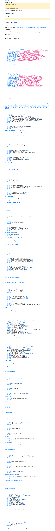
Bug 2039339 (9, 228)
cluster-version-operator (10, 301)
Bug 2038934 (9, 127)
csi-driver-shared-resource (10, 371)
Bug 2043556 (9, 423)
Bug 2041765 (9, 151)
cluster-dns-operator (9, 210)
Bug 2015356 (9, 309)
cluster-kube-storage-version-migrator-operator (14, 50)
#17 (23, 173)
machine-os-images (10, 73)
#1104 (24, 112)
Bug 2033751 (9, 248)
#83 (33, 372)
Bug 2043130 (9, 126)
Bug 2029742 (9, 504)
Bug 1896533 (9, 273)
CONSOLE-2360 (9, 328)
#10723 (31, 353)
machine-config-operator (10, 449)
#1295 (18, 234)
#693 (27, 228)
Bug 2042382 (9, 355)
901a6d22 (19, 70)
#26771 (17, 519)
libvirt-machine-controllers (11, 71)
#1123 (38, 113)
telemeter (8, 97)
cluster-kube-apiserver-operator (11, 232)
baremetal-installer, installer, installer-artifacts (14, 130)
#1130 (29, 111)
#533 (24, 178)
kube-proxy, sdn (8, 436)
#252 (20, 423)
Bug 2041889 (9, 451)
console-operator (8, 360)
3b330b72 (17, 71)
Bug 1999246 (9, 157)
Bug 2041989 (9, 271)
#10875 (30, 325)
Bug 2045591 (9, 164)
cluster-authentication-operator (11, 177)
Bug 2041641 (9, 117)
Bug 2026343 (9, 482)
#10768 (24, 352)
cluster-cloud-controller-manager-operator (13, 49)
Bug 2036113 (9, 455)
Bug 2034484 (9, 199)
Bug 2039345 (9, 267)
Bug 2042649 (9, 354)
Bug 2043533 (9, 422)
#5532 (25, 143)
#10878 (23, 355)
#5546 (26, 144)
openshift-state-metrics (10, 86)
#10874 (26, 356)
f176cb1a (16, 95)
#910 (25, 504)
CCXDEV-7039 (9, 325)
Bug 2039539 (9, 111)
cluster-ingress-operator (10, 225)
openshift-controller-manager (11, 85)
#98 (22, 471)
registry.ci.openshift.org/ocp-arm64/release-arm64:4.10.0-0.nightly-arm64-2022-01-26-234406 (31, 27)
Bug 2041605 (9, 363)
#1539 (32, 261)
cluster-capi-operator (10, 48)
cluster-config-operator (9, 196)
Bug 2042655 (9, 133)
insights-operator (8, 412)
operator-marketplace (10, 88)
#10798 (27, 345)
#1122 (33, 117)
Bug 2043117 (9, 334)
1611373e (15, 96)
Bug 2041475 (9, 342)
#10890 (32, 335)
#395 (33, 438)
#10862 (29, 348)
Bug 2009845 (9, 304)
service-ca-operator (10, 96)
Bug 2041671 (9, 322)
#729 (39, 304)
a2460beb (18, 78)
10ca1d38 (11, 98)
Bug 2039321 (9, 269)
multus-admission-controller (11, 74)
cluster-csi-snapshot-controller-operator (13, 202)
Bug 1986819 (9, 327)
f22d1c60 (14, 47)
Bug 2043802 (9, 438)
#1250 (26, 269)
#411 (18, 288)
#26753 (17, 524)
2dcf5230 (16, 86)
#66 (27, 393)
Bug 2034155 (9, 268)
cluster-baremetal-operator (10, 190)
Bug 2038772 (9, 346)
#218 (29, 187)
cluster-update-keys (10, 53)
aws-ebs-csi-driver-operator (10, 124)
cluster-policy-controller (10, 52)
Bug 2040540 (9, 497)
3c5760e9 (18, 51)
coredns (6, 366)
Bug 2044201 (9, 318)
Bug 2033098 (9, 343)
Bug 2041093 (9, 329)
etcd (7, 62)
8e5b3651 (16, 52)
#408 (23, 291)
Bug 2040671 (9, 192)
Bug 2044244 (9, 398)
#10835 (23, 351)
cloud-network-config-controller (11, 169)
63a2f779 (17, 79)
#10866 (21, 344)
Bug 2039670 (9, 179)
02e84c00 (14, 59)
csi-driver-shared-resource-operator (12, 56)
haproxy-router (8, 407)
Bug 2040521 (9, 178)
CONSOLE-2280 (9, 317)
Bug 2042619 (9, 324)
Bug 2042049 (9, 239)
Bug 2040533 (9, 110)
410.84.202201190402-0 (25, 32)
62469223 (20, 64)
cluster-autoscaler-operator (11, 46)
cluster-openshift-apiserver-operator (12, 277)
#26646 (24, 518)
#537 (17, 180)
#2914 (48, 454)
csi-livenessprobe (9, 57)
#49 (21, 383)
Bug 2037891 (9, 261)
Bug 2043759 (9, 227)
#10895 (39, 329)
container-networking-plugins (11, 55)
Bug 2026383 (9, 335)
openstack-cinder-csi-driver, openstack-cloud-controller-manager (17, 469)
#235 (23, 283)
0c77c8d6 (13, 60)
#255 (27, 298)
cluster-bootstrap (9, 47)
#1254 (24, 268)
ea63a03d (14, 82)
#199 (34, 152)
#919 (15, 498)
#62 (27, 373)
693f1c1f (18, 55)
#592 (38, 239)
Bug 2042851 (9, 319)
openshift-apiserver (10, 84)
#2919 (17, 453)
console (6, 307)
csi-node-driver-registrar (10, 58)
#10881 (27, 336)
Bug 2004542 (9, 116)
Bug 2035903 (9, 165)
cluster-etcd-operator (9, 215)
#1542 (32, 260)
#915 (23, 503)
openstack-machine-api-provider (12, 36)
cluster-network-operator (10, 264)
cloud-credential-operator (10, 162)
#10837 (30, 350)
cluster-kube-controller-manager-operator (13, 237)
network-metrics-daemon (10, 80)
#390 (27, 248)
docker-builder (8, 396)
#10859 (30, 349)
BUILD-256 (8, 373)
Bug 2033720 (9, 288)
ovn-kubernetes (8, 493)
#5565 (28, 135)
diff (38, 32)
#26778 (24, 512)
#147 (32, 126)
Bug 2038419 (9, 258)
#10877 (32, 346)
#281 (27, 398)
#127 (18, 388)
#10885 (31, 333)
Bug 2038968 (9, 115)
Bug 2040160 (9, 142)
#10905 (19, 323)
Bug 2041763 (9, 357)
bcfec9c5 (13, 81)
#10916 (21, 321)
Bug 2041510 (9, 193)
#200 (23, 151)
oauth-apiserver (9, 82)
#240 (28, 482)
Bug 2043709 (9, 198)
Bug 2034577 (9, 502)
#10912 (33, 318)
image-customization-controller (11, 63)
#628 (18, 363)
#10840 (22, 331)
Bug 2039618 (9, 344)
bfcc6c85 (16, 76)
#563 (36, 417)
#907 (29, 495)
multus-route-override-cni (11, 77)
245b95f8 (13, 83)
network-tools (9, 81)
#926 (19, 496)
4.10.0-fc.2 (14, 22)
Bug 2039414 (9, 119)
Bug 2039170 (9, 222)
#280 (25, 461)
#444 (26, 165)
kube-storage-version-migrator (11, 70)
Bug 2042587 (9, 283)
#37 (21, 378)
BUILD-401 (8, 372)
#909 (22, 502)
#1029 (28, 159)
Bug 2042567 (9, 351)
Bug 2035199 (9, 454)
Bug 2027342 (9, 303)
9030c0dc (24, 50)
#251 (28, 422)
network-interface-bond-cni (11, 79)
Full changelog (9, 122)
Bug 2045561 (9, 185)
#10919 (34, 316)
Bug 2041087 (9, 461)
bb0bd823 (17, 58)
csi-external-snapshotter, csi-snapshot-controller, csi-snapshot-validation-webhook (21, 391)
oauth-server (9, 83)
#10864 (24, 347)
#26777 (25, 509)
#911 (18, 501)
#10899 (27, 319)
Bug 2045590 (9, 510)
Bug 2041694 (9, 132)
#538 (18, 179)
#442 (21, 166)
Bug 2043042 (9, 509)
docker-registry (9, 59)
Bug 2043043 (9, 187)
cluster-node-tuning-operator (11, 51)
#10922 (21, 309)
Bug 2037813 (9, 140)
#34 (19, 428)
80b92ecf (16, 88)
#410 (26, 289)
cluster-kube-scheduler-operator (11, 244)
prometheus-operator (10, 95)
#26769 (25, 521)
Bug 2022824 (9, 112)
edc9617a (16, 44)
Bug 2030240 (9, 336)
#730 (30, 216)
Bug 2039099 (9, 500)
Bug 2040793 (9, 114)
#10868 (28, 357)
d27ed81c (12, 75)
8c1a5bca (14, 57)
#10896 (33, 320)
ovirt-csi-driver (9, 89)
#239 (26, 192)
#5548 (34, 141)
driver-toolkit (9, 60)
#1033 (22, 158)
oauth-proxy (7, 464)
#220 (22, 185)
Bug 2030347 (9, 259)
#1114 (28, 121)
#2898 (33, 456)
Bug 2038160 (9, 159)
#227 (22, 199)
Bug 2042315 (9, 141)
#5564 (27, 132)
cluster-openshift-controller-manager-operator (14, 282)
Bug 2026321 (9, 143)
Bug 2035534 (9, 517)
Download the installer (8, 10)
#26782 (27, 510)
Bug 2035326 (9, 456)
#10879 (42, 337)
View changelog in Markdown (9, 528)
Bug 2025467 (9, 495)
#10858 (44, 342)
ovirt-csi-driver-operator (10, 488)
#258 (26, 296)
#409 (22, 290)
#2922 (26, 452)
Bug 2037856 (9, 241)
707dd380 (17, 77)
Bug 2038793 (9, 439)
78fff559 (12, 45)
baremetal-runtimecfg (10, 44)
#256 (27, 297)
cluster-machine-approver (10, 252)
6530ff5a (15, 69)
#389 (39, 439)
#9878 (23, 327)
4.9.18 (13, 18)
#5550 (31, 133)
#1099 (30, 116)
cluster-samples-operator (10, 287)
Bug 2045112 (9, 296)
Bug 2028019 (9, 253)
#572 (19, 416)
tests (6, 507)
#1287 (13, 270)
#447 (31, 164)
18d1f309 (22, 49)
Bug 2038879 (9, 356)
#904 (20, 497)
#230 (22, 198)
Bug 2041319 (9, 134)
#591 (17, 240)
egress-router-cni (9, 61)
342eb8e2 (15, 53)
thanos (8, 98)
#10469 (19, 354)
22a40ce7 (15, 54)
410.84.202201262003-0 (34, 32)
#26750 (18, 520)
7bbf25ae (10, 62)
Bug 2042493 (9, 118)
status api (10, 13)
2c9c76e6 (12, 97)
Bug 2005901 (9, 234)
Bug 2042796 (9, 266)
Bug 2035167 (9, 173)
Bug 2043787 (9, 211)
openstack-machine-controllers (11, 87)
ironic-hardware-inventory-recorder (12, 64)
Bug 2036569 (9, 471)
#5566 (24, 134)
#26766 (25, 522)
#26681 (20, 517)
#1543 (29, 258)
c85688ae (15, 84)
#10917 (24, 322)
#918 (28, 157)
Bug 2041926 (9, 135)
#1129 (39, 120)
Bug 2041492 (9, 348)
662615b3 (20, 56)
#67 (35, 476)
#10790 (31, 343)
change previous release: (19, 528)
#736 (17, 221)
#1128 (29, 273)
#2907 (28, 455)
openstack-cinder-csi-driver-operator (12, 474)
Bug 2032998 (9, 501)
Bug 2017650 (9, 494)
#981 (27, 444)
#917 (19, 500)
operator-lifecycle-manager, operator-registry (14, 480)
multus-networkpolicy (10, 76)
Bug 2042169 (9, 113)
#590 (17, 241)
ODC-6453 (8, 349)
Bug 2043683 (9, 216)
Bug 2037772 (9, 326)
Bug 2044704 (9, 316)
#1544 (32, 259)
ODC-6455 (8, 347)
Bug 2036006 (9, 152)
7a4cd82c (14, 61)
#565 (22, 415)
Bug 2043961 (9, 496)
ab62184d (17, 80)
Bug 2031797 (9, 345)
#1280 (27, 271)
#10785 (28, 326)
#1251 (28, 272)
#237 (25, 193)
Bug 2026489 (9, 260)
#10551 (19, 317)
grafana (6, 401)
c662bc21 (18, 74)
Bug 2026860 (9, 466)
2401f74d (19, 36)
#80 (19, 404)
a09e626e (17, 46)
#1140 (34, 110)
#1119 (24, 114)
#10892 (18, 330)
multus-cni (8, 75)
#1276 (34, 267)
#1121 (43, 119)
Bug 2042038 (9, 180)
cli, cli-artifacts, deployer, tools (11, 155)
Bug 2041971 (9, 444)
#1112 (22, 115)
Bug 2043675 (9, 186)
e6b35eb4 (19, 87)
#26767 (20, 523)
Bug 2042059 (9, 158)
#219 (42, 186)
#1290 (27, 266)
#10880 (27, 332)
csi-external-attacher (9, 377)
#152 (31, 253)
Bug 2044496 (9, 150)
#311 (23, 211)
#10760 (31, 310)
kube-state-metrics (10, 69)
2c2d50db (18, 85)
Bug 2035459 (9, 272)
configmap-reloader (10, 54)
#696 (20, 227)
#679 (23, 229)
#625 (18, 362)
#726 (24, 303)
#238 (34, 466)
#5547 (23, 142)
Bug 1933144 (9, 121)
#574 (27, 414)
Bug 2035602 (9, 310)
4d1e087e (15, 73)
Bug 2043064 (9, 337)
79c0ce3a (16, 48)
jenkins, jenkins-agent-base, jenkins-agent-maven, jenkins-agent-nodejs (18, 431)
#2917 (26, 451)
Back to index (7, 0)
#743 (23, 222)
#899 (25, 499)
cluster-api (8, 45)
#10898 (25, 334)
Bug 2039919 (9, 229)
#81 (19, 403)
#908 (23, 494)
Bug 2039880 (9, 499)
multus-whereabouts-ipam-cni (11, 78)
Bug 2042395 (9, 332)
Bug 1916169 (9, 452)
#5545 (35, 140)
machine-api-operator (9, 442)
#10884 (23, 324)
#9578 (22, 328)
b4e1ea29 (19, 63)
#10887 (22, 311)
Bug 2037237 (9, 320)
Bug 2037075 (9, 518)
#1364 (22, 433)
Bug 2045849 (9, 311)
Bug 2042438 (9, 144)
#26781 (29, 511)
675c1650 (14, 89)
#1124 (40, 118)
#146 (22, 127)
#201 (27, 150)
